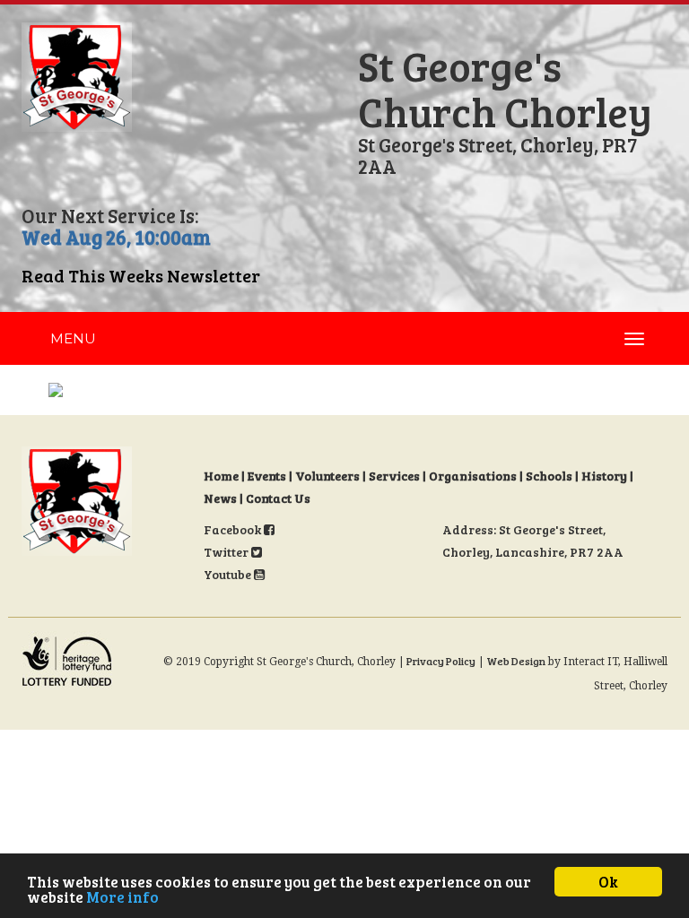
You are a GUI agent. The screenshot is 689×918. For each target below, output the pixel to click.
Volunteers (327, 475)
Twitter (227, 551)
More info (122, 897)
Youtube (229, 574)
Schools (549, 475)
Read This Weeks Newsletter (141, 275)
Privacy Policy (440, 661)
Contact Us (278, 498)
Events (267, 475)
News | (225, 498)
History (604, 475)
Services (394, 475)
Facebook (234, 529)
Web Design (515, 661)
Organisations (473, 475)
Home (221, 475)
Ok (608, 881)
